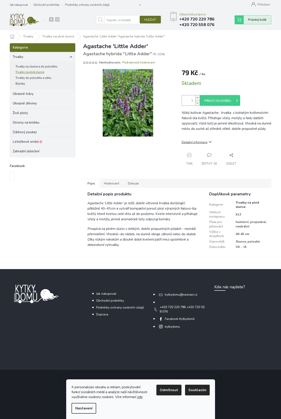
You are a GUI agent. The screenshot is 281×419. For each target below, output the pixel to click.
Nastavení (83, 408)
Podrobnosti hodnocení (138, 62)
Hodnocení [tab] (111, 183)
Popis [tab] (91, 183)
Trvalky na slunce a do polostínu (36, 67)
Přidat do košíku (217, 101)
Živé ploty (20, 113)
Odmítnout (169, 390)
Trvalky (18, 57)
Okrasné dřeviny (25, 103)
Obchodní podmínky (46, 5)
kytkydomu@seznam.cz (181, 294)
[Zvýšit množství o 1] (197, 97)
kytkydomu (172, 327)
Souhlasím (197, 390)
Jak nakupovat (19, 5)
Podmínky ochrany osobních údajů (87, 5)
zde (140, 396)
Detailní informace (194, 142)
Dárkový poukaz (25, 132)
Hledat (150, 20)
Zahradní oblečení (26, 151)
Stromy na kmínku (26, 122)
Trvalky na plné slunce (30, 72)
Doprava (102, 314)
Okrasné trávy (23, 94)
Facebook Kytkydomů (180, 319)
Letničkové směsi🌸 (28, 141)
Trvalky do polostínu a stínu (33, 78)
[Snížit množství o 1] (197, 103)
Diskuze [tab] (133, 183)
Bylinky (20, 84)
